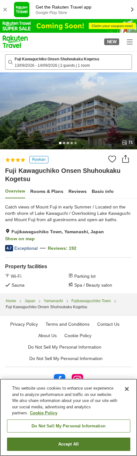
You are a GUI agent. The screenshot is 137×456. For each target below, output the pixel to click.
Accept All (68, 444)
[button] (15, 41)
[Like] (112, 158)
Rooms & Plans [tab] (46, 191)
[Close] (127, 389)
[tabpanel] (68, 246)
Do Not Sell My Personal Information (66, 358)
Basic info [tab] (103, 191)
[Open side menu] (129, 42)
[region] (68, 417)
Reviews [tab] (77, 191)
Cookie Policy (43, 413)
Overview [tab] (15, 191)
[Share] (125, 159)
